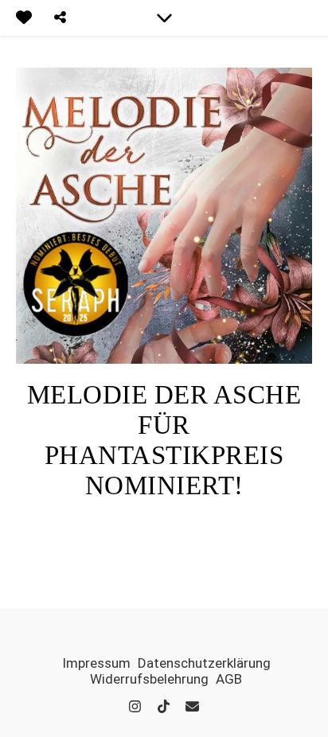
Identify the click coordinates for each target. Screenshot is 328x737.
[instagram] (136, 707)
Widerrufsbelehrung (149, 679)
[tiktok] (165, 707)
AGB (229, 679)
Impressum (96, 663)
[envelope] (192, 707)
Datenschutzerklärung (204, 663)
